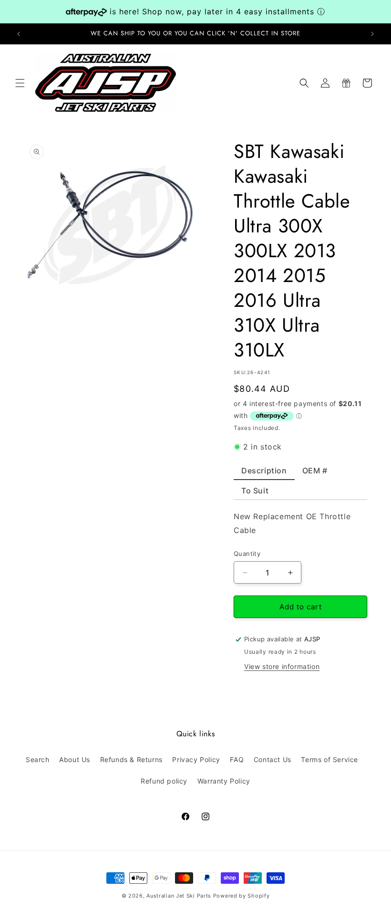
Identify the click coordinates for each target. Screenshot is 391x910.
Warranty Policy (223, 781)
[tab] (264, 473)
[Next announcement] (372, 33)
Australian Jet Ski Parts (178, 895)
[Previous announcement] (18, 33)
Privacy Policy (196, 759)
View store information (281, 666)
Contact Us (272, 759)
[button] (20, 83)
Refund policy (164, 781)
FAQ (237, 759)
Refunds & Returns (131, 759)
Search (38, 759)
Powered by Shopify (241, 895)
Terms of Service (329, 759)
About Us (74, 759)
